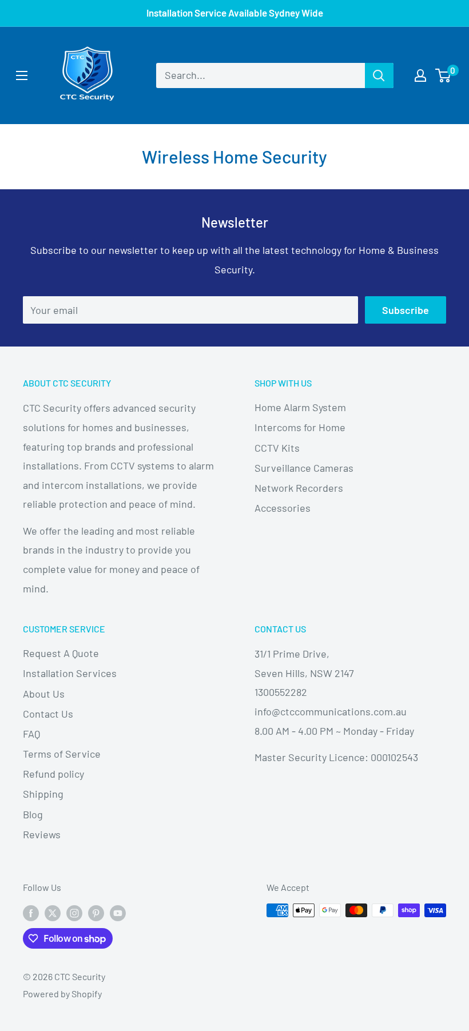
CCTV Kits (277, 447)
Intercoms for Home (300, 427)
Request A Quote (61, 653)
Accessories (283, 507)
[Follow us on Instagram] (74, 912)
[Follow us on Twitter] (53, 912)
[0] (443, 75)
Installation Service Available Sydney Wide (234, 12)
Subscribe (405, 310)
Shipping (43, 793)
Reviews (42, 834)
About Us (44, 693)
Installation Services (70, 673)
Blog (33, 814)
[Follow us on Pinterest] (96, 912)
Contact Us (48, 713)
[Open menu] (21, 75)
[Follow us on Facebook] (31, 912)
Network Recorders (299, 487)
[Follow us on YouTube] (118, 912)
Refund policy (53, 773)
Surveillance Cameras (304, 467)
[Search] (379, 75)
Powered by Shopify (62, 993)
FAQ (31, 733)
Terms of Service (62, 753)
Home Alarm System (300, 407)
